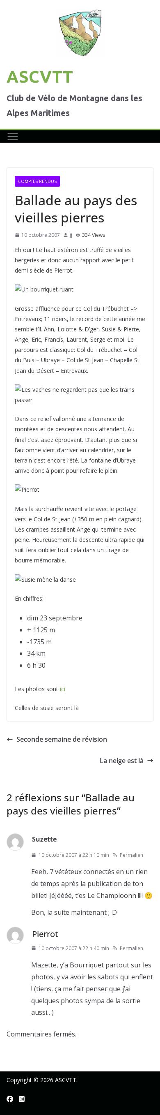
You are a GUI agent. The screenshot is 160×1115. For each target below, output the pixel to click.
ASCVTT (40, 76)
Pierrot (45, 933)
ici (62, 689)
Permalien (131, 854)
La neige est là (122, 760)
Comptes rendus (37, 181)
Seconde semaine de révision (61, 739)
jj (71, 234)
